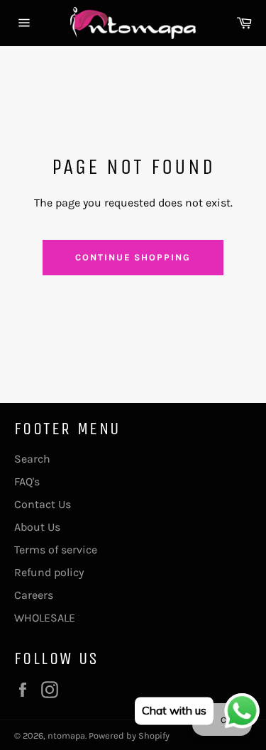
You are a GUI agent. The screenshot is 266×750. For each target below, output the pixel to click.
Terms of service (55, 549)
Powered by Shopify (129, 735)
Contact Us (42, 504)
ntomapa (66, 735)
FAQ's (27, 481)
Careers (33, 595)
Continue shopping (133, 257)
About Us (37, 527)
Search (32, 458)
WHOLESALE (44, 617)
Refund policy (49, 572)
